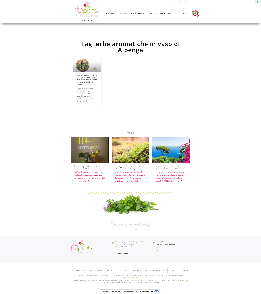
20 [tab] (122, 193)
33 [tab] (145, 193)
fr (186, 1)
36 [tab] (150, 193)
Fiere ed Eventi (165, 13)
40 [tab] (157, 193)
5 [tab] (96, 193)
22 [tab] (126, 193)
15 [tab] (114, 193)
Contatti (177, 13)
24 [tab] (129, 193)
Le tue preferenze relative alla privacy (138, 291)
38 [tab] (154, 193)
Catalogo (141, 13)
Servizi (133, 13)
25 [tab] (131, 193)
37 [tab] (152, 193)
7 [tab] (100, 193)
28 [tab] (136, 193)
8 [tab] (102, 193)
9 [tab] (103, 193)
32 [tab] (143, 193)
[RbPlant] (81, 247)
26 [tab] (133, 193)
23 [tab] (128, 193)
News (185, 13)
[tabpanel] (89, 162)
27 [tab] (134, 193)
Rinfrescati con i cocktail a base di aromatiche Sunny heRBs (86, 167)
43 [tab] (162, 193)
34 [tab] (147, 193)
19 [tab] (121, 193)
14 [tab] (112, 193)
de (180, 1)
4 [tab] (95, 193)
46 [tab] (167, 193)
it (169, 1)
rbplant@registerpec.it (122, 253)
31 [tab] (141, 193)
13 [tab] (110, 193)
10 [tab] (105, 193)
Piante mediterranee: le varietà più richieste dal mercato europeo (168, 167)
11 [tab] (107, 193)
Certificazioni (153, 13)
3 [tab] (93, 193)
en (175, 1)
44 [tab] (164, 193)
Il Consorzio (110, 13)
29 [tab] (138, 193)
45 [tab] (166, 193)
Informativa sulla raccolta (110, 291)
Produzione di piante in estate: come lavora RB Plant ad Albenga (129, 167)
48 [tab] (171, 193)
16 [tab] (115, 193)
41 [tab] (159, 193)
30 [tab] (140, 193)
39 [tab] (155, 193)
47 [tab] (169, 193)
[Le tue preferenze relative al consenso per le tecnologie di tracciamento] (257, 2)
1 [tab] (89, 193)
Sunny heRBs (123, 13)
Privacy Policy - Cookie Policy (130, 277)
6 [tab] (98, 193)
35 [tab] (148, 193)
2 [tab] (91, 193)
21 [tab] (124, 193)
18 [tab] (119, 193)
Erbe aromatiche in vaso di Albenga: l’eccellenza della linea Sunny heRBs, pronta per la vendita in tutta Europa (86, 79)
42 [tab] (160, 193)
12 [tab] (108, 193)
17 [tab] (117, 193)
